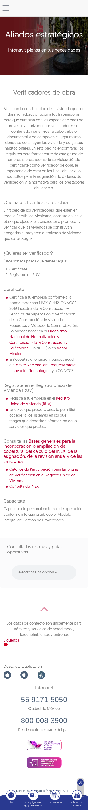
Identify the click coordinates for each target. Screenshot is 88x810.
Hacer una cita (55, 803)
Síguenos (11, 640)
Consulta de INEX (24, 487)
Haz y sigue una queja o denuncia (33, 804)
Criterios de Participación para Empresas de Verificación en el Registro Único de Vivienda (43, 475)
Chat (11, 803)
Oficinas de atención (77, 804)
